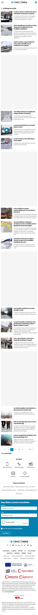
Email (2, 512)
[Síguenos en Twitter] (10, 545)
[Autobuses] (13, 474)
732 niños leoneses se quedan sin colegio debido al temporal (24, 112)
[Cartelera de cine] (31, 465)
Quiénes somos (7, 558)
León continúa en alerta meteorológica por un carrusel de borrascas (24, 210)
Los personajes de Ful (31, 490)
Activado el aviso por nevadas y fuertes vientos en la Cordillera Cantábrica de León (24, 240)
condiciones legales (17, 528)
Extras (29, 553)
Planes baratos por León (21, 486)
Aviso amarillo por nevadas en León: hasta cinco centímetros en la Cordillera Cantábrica (25, 27)
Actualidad (6, 551)
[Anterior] (4, 449)
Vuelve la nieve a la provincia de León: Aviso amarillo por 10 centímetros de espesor (24, 43)
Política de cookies (29, 556)
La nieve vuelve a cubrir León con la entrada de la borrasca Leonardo (25, 12)
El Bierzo (13, 551)
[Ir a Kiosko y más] (24, 545)
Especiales (10, 553)
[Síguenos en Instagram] (16, 545)
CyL (25, 551)
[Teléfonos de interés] (7, 465)
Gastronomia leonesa (8, 486)
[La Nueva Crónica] (19, 543)
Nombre (3, 505)
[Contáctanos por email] (27, 545)
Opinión (23, 553)
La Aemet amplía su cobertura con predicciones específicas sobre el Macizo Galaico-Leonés (25, 323)
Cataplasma (19, 493)
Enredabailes (20, 490)
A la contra (32, 486)
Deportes (17, 553)
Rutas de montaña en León (8, 490)
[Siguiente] (33, 449)
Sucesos (20, 551)
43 (29, 449)
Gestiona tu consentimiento (27, 558)
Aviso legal (6, 556)
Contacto (15, 558)
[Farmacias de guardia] (25, 474)
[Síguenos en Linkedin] (19, 545)
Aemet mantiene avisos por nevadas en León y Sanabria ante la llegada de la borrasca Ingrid (25, 223)
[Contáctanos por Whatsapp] (21, 545)
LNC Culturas (31, 551)
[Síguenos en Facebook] (7, 545)
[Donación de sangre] (19, 465)
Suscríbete (6, 533)
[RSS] (30, 545)
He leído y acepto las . (13, 528)
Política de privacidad (17, 556)
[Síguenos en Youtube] (13, 545)
